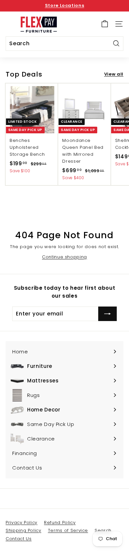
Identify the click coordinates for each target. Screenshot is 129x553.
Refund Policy (59, 522)
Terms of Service (68, 530)
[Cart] (104, 24)
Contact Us (19, 539)
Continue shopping (64, 257)
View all (113, 74)
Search (103, 530)
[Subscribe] (107, 314)
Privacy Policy (21, 522)
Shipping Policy (23, 530)
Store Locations (64, 5)
